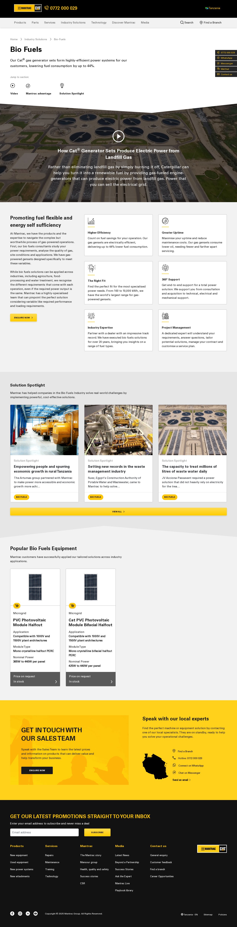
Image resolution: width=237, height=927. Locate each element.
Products (20, 22)
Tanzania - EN (190, 914)
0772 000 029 (63, 8)
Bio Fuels (21, 497)
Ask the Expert (123, 876)
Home (14, 39)
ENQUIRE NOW (22, 318)
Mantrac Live (122, 883)
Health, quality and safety (94, 869)
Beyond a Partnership (127, 862)
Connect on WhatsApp (191, 765)
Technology (98, 22)
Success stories (89, 876)
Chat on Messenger (189, 773)
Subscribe (97, 832)
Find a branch (157, 869)
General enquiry (159, 855)
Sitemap (208, 914)
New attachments (20, 876)
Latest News (122, 855)
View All (117, 512)
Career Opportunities (162, 876)
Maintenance (52, 862)
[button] (212, 8)
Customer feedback (161, 862)
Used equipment (19, 862)
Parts (35, 22)
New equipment (19, 855)
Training (49, 869)
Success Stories (124, 869)
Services (49, 22)
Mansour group (88, 862)
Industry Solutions (73, 22)
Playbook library (124, 890)
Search (188, 22)
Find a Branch (212, 22)
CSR (82, 883)
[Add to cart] (16, 605)
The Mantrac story (90, 855)
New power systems (21, 869)
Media (145, 22)
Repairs (49, 855)
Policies (222, 914)
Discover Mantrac (123, 22)
